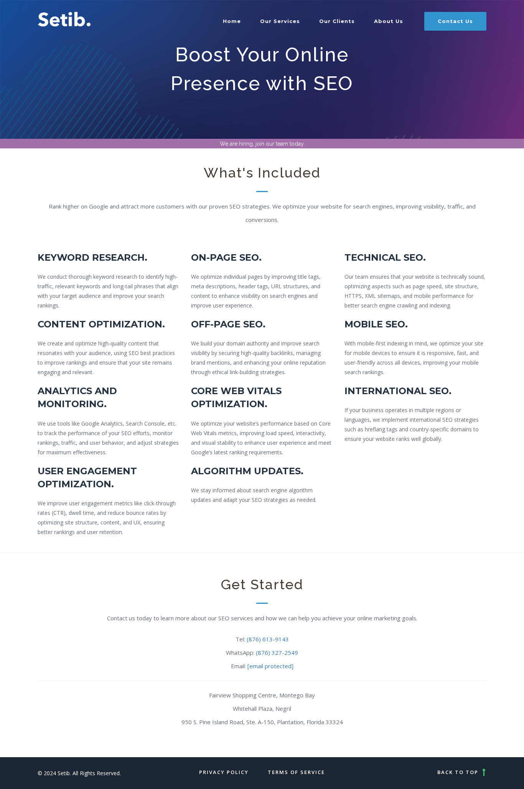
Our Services (280, 21)
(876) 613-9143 (268, 639)
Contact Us (455, 21)
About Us (388, 21)
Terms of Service (296, 772)
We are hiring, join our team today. (262, 144)
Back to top (457, 772)
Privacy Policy (224, 772)
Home (232, 21)
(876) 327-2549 (277, 652)
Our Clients (337, 21)
